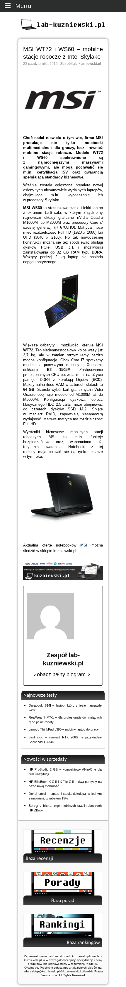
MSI (83, 545)
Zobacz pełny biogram (60, 674)
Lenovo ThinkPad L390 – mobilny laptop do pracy (64, 729)
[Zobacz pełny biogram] (89, 674)
